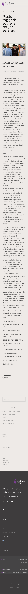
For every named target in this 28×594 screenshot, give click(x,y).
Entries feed (5, 460)
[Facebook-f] (3, 501)
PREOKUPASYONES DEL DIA (8, 423)
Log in (4, 458)
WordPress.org (6, 464)
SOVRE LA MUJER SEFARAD (8, 420)
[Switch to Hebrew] (3, 541)
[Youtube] (12, 501)
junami (14, 71)
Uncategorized (21, 71)
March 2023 (5, 436)
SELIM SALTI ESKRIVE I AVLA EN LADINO (11, 411)
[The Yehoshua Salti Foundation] (8, 3)
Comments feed (6, 462)
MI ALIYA (4, 417)
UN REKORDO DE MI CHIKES (9, 414)
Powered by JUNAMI (14, 587)
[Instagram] (7, 501)
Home (4, 11)
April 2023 (5, 434)
